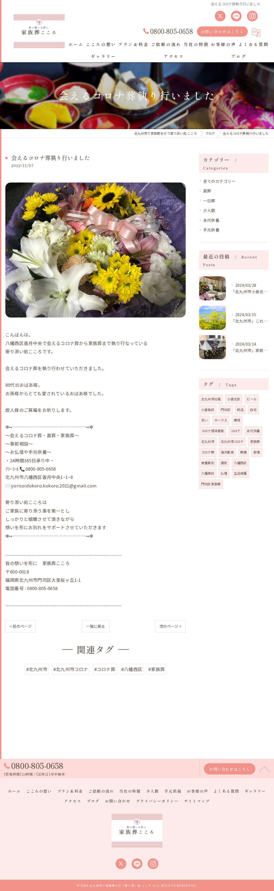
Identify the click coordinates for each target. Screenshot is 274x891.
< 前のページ (21, 626)
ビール (252, 399)
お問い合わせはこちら (222, 31)
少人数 (209, 210)
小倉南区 (207, 409)
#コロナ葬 (104, 669)
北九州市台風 (211, 399)
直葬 (207, 190)
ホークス (220, 420)
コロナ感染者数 (212, 430)
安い (204, 420)
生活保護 (240, 473)
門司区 (226, 409)
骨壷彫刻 (207, 462)
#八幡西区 (131, 669)
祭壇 (256, 452)
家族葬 (255, 441)
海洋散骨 (227, 452)
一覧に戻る (95, 626)
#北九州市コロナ (70, 669)
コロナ (236, 430)
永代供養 (211, 220)
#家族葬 (156, 669)
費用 (237, 420)
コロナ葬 (207, 452)
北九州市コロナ (232, 441)
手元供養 (211, 230)
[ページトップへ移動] (264, 769)
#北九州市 (36, 669)
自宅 (253, 409)
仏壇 (224, 473)
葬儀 (243, 452)
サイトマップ (197, 801)
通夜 (224, 462)
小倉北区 (233, 399)
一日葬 (209, 200)
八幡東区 (207, 473)
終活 (240, 409)
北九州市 (207, 441)
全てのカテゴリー (219, 181)
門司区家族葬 (211, 484)
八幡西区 (240, 462)
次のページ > (170, 626)
